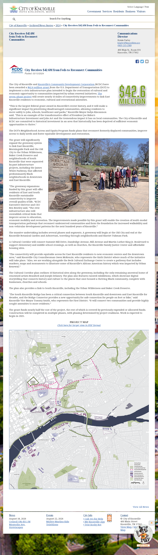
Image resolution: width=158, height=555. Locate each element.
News (12, 515)
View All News (141, 507)
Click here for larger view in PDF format (79, 325)
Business (130, 11)
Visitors (141, 11)
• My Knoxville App (94, 521)
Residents (118, 11)
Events (49, 515)
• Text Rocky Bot (92, 524)
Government (94, 11)
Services (107, 11)
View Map (126, 527)
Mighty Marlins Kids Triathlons (57, 523)
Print (147, 7)
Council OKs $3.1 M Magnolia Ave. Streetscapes (19, 524)
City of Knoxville (18, 25)
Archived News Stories (41, 25)
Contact (124, 515)
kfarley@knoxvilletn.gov (129, 43)
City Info (87, 515)
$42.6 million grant (39, 87)
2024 (58, 25)
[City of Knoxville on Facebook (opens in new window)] (148, 518)
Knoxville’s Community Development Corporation (66, 84)
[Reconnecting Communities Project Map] (80, 488)
